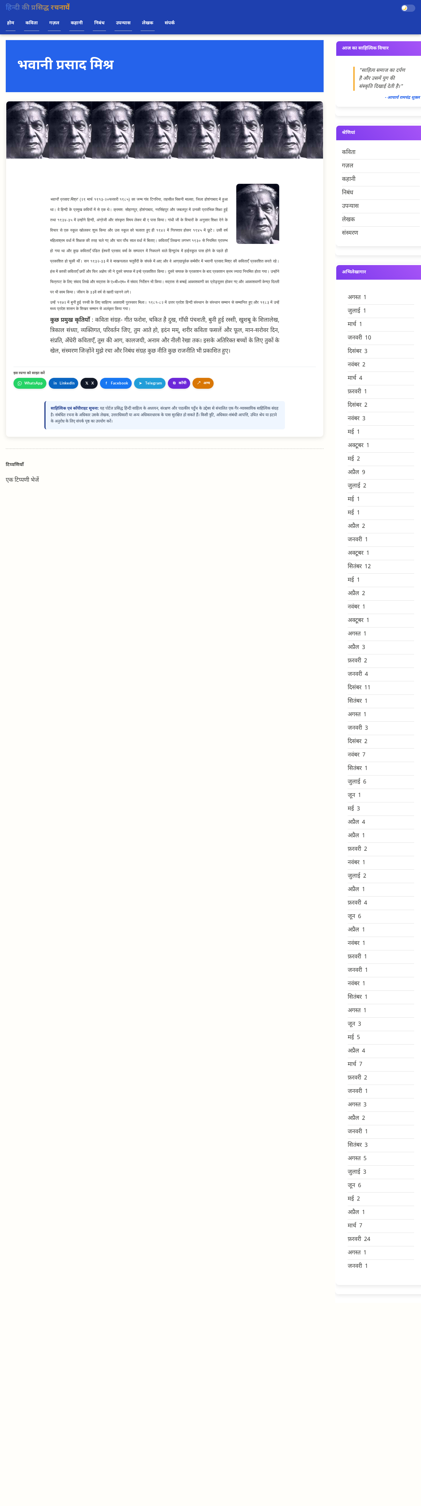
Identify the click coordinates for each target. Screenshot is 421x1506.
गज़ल (54, 23)
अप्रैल (356, 472)
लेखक (147, 23)
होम (10, 23)
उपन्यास (123, 23)
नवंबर (356, 365)
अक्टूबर (358, 445)
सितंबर (359, 567)
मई (354, 432)
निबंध (99, 23)
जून (354, 795)
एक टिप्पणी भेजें (22, 480)
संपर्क (170, 23)
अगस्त (357, 297)
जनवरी (359, 338)
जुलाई (357, 311)
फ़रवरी (357, 392)
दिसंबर (357, 351)
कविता (31, 23)
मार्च (355, 324)
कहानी (77, 23)
